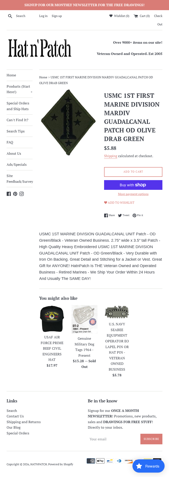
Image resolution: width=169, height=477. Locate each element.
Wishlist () (121, 16)
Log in (43, 16)
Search (12, 410)
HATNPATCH (38, 464)
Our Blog (13, 427)
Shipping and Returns (24, 421)
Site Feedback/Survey (20, 178)
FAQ (10, 142)
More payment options (133, 194)
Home (11, 75)
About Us (14, 153)
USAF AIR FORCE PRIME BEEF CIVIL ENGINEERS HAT (52, 348)
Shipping (110, 156)
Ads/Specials (17, 164)
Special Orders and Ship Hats (18, 106)
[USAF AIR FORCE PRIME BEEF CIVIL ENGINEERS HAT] (52, 318)
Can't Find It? (17, 119)
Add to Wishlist (120, 202)
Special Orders (18, 433)
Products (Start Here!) (20, 89)
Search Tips (16, 131)
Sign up (57, 16)
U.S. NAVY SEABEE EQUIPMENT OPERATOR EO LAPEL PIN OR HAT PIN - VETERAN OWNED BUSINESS (117, 347)
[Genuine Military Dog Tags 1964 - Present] (84, 319)
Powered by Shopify (60, 464)
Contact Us (15, 416)
